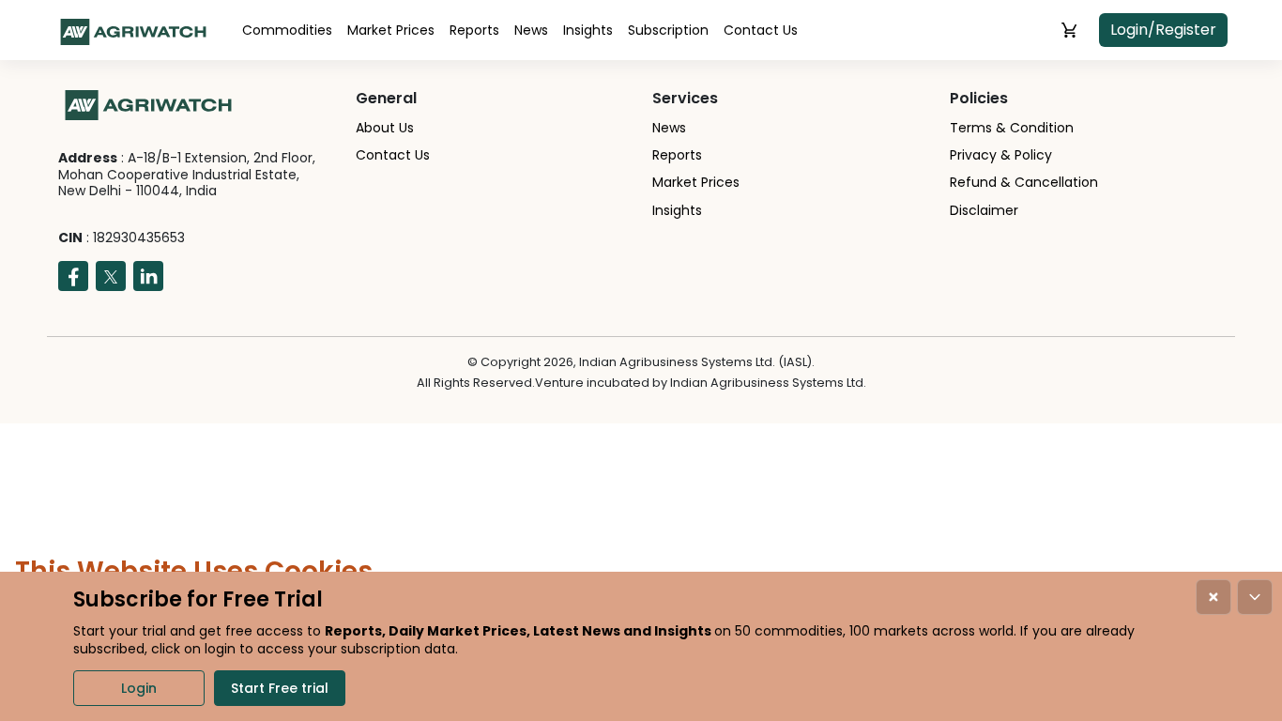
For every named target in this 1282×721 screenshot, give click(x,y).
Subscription (668, 30)
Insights (588, 30)
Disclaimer (984, 210)
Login (139, 688)
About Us (385, 127)
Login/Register (1163, 29)
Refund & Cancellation (1024, 182)
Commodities (287, 30)
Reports (474, 30)
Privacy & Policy (1001, 155)
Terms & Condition (1012, 127)
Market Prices (391, 30)
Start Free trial (279, 688)
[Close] (1213, 597)
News (531, 30)
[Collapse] (1255, 597)
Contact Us (761, 30)
